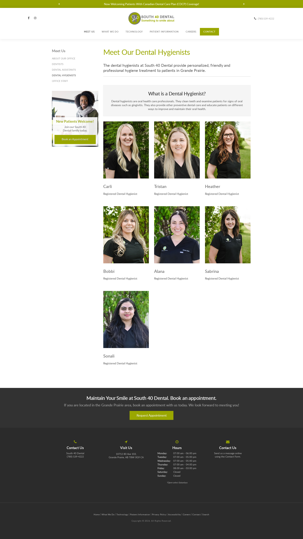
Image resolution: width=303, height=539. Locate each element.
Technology (134, 31)
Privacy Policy (159, 514)
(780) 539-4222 (266, 18)
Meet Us (89, 31)
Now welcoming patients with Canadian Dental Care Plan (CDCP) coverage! (151, 4)
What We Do (110, 31)
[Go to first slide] (244, 4)
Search (205, 514)
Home (97, 514)
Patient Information (164, 31)
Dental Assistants (64, 69)
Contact (209, 31)
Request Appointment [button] (152, 415)
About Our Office (63, 58)
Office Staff (60, 81)
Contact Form (232, 456)
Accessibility (174, 514)
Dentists (57, 64)
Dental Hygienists (64, 75)
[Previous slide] (59, 4)
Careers (191, 31)
